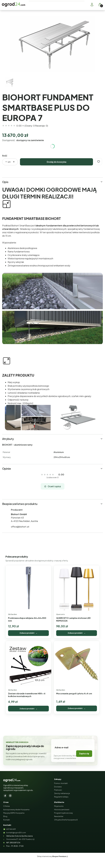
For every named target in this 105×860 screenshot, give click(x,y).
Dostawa (58, 787)
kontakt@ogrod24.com (16, 833)
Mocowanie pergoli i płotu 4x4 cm (74, 693)
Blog (5, 816)
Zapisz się (84, 753)
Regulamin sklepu (61, 797)
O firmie (6, 806)
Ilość (4, 155)
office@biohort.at (20, 526)
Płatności (58, 790)
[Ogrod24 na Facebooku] (5, 796)
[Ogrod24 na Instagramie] (10, 796)
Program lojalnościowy (63, 813)
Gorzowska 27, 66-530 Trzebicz (19, 839)
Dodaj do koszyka (56, 161)
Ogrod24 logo (13, 4)
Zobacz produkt (28, 633)
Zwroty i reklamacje (62, 793)
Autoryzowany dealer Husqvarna (16, 810)
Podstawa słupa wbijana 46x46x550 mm (27, 619)
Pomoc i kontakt (61, 783)
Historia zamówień (61, 810)
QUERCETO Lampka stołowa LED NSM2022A (73, 619)
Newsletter (58, 816)
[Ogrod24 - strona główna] (11, 780)
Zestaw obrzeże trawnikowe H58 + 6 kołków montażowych (26, 694)
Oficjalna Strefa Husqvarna (65, 820)
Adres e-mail (61, 747)
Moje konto (59, 806)
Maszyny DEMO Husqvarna (13, 813)
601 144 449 (11, 829)
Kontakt (6, 820)
